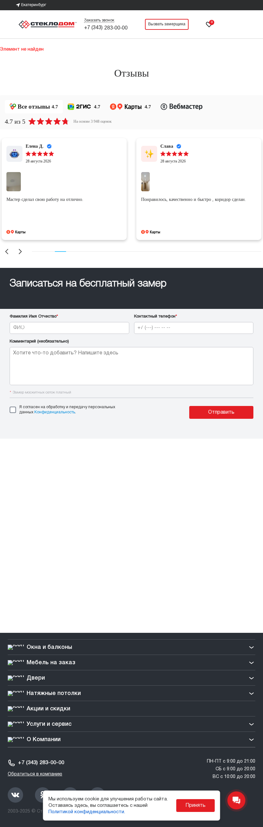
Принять (195, 805)
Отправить (221, 412)
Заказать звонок (99, 20)
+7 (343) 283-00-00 (41, 762)
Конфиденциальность (54, 412)
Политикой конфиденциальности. (86, 812)
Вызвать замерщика (166, 24)
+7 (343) (106, 27)
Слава (166, 146)
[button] (7, 251)
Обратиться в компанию (35, 774)
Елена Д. (35, 146)
